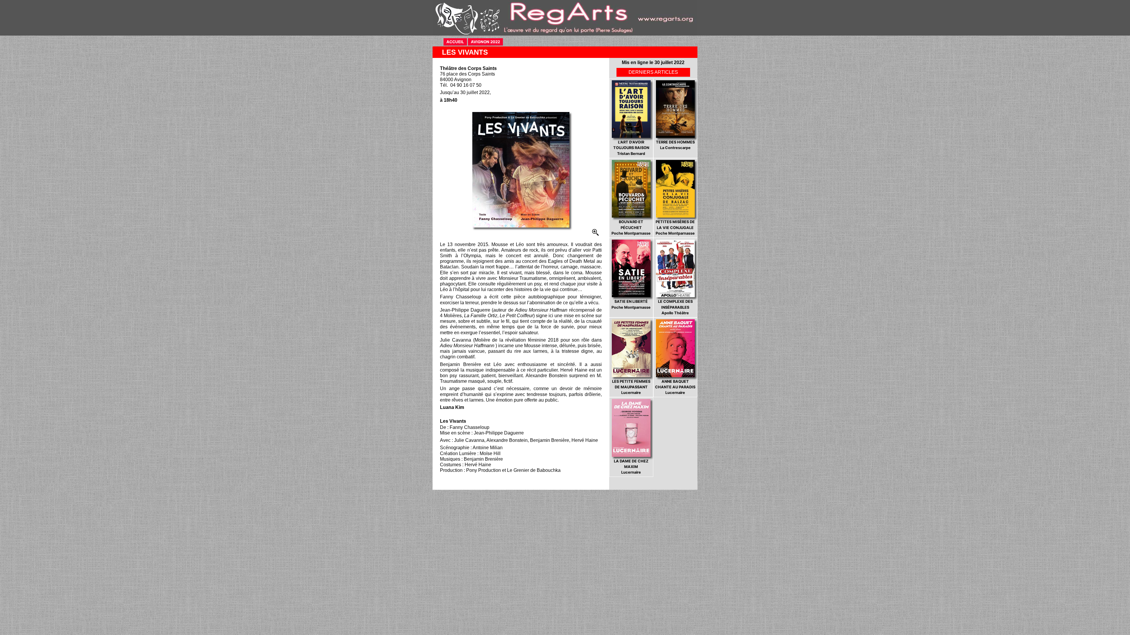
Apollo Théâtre (675, 307)
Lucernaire (631, 387)
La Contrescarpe (675, 145)
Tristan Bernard (631, 148)
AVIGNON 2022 (487, 41)
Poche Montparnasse (631, 227)
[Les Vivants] (521, 170)
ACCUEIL (456, 41)
